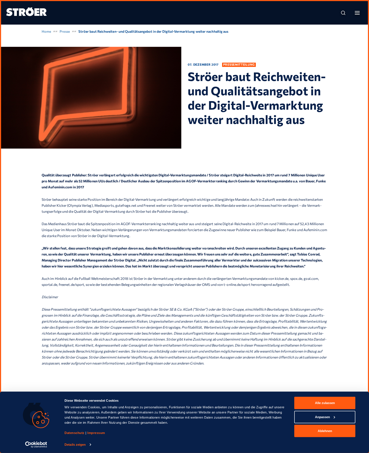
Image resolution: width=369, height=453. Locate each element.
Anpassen (322, 417)
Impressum (96, 433)
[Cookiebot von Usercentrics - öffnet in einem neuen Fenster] (36, 444)
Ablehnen (325, 431)
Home (46, 31)
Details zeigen (75, 444)
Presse (65, 31)
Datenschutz (74, 433)
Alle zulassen (325, 403)
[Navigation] (357, 12)
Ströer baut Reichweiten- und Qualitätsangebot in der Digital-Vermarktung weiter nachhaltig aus (153, 31)
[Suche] (343, 13)
